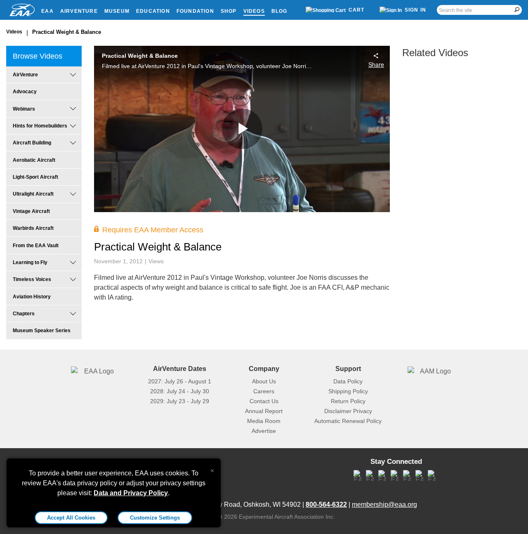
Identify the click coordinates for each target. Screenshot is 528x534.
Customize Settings (155, 518)
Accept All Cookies (71, 518)
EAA (47, 11)
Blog (279, 11)
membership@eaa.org (384, 504)
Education (153, 11)
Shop (229, 11)
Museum (117, 11)
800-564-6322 (326, 504)
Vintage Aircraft (31, 211)
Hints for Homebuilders (40, 126)
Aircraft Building (32, 143)
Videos (254, 11)
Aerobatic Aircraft (34, 160)
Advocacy (25, 92)
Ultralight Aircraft (33, 194)
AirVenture (79, 11)
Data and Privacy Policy (131, 492)
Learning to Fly (30, 262)
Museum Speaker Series (42, 330)
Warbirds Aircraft (33, 228)
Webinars (24, 109)
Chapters (24, 314)
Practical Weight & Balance (66, 32)
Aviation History (32, 297)
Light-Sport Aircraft (35, 177)
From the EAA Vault (36, 245)
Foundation (195, 11)
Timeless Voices (32, 279)
